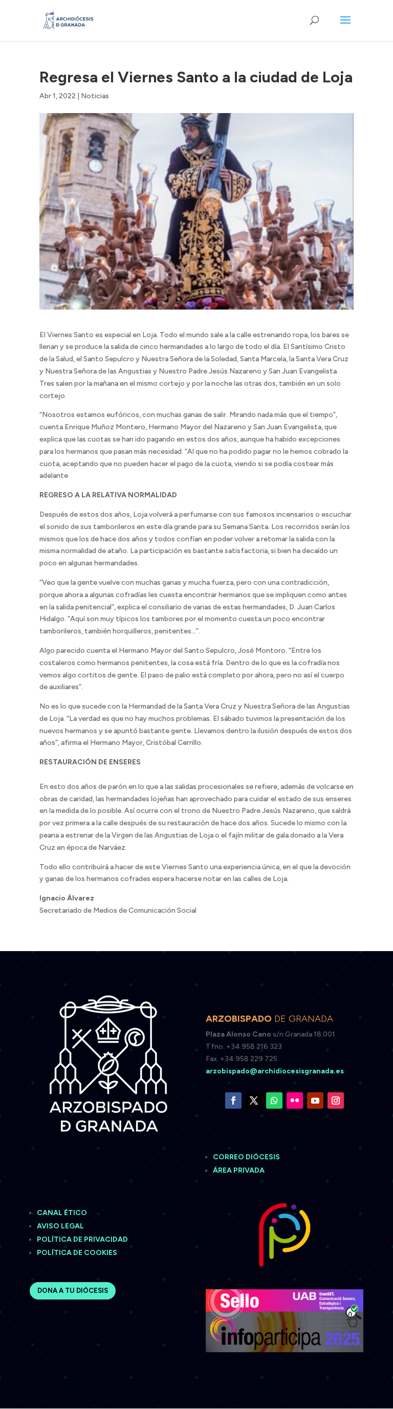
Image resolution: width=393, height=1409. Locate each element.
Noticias (95, 96)
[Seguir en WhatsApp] (274, 1100)
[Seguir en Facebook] (233, 1100)
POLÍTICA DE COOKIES (77, 1252)
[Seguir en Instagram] (336, 1100)
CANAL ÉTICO (63, 1212)
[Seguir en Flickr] (295, 1100)
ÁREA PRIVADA (239, 1170)
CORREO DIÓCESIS (246, 1157)
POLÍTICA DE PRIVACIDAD (82, 1239)
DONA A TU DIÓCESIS (72, 1290)
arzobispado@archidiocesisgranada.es (275, 1071)
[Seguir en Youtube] (315, 1100)
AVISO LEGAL (61, 1226)
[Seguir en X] (254, 1100)
